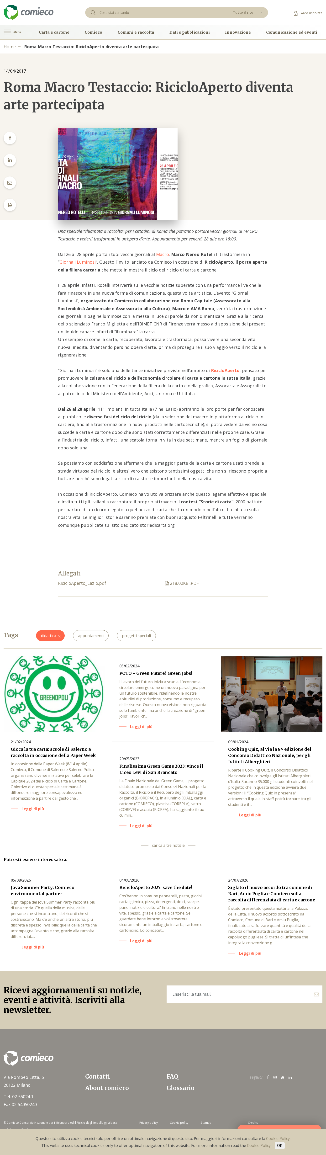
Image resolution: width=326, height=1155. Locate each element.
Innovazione (238, 32)
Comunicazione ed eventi (291, 32)
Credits (253, 1123)
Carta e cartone (54, 32)
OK (279, 1145)
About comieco (107, 1088)
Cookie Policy (278, 1138)
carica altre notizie (168, 845)
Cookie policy (179, 1123)
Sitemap (205, 1123)
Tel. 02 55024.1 (18, 1096)
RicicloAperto (225, 370)
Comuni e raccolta (136, 32)
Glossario (181, 1088)
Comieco (93, 32)
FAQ (172, 1076)
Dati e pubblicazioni (189, 32)
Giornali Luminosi (77, 262)
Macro (162, 254)
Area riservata (311, 13)
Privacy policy (148, 1123)
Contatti (97, 1076)
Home (10, 46)
